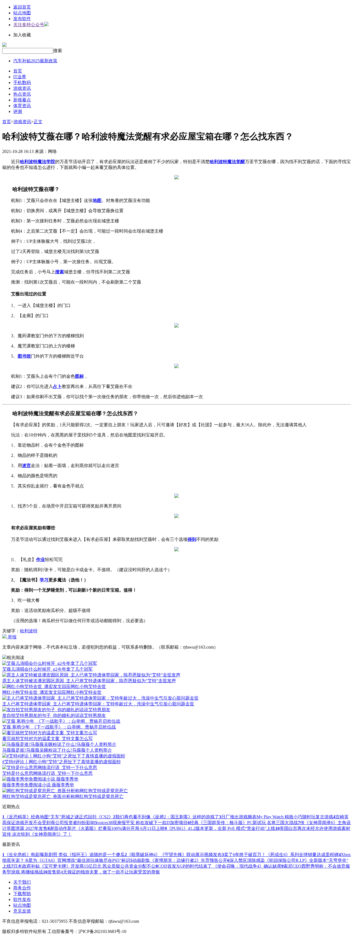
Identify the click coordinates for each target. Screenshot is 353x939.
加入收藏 (22, 35)
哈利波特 (29, 630)
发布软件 (22, 18)
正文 (38, 121)
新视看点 (22, 100)
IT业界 (19, 76)
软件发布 (22, 899)
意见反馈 (22, 911)
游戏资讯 (22, 88)
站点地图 (22, 12)
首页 (17, 71)
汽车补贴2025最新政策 (35, 60)
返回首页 (22, 7)
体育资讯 (22, 105)
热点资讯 (22, 94)
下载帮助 (22, 893)
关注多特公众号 (28, 24)
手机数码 (22, 82)
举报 (12, 637)
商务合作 (22, 888)
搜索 (57, 50)
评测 (17, 111)
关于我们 (22, 882)
